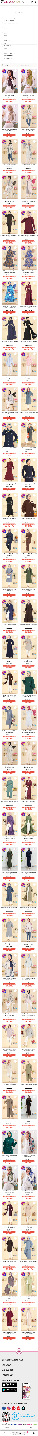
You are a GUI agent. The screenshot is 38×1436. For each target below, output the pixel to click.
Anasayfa (4, 1435)
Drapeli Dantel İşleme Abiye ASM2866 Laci (9, 342)
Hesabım (34, 1435)
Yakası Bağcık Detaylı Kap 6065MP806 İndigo (9, 908)
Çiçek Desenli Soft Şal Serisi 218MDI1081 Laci (28, 1191)
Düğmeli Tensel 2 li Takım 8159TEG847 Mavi (28, 1262)
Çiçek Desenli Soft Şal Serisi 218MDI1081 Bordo (28, 1156)
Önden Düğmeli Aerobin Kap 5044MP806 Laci (9, 625)
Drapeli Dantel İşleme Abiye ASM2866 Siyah (28, 342)
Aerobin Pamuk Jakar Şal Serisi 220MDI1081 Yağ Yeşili (28, 94)
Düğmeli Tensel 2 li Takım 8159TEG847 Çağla (28, 1297)
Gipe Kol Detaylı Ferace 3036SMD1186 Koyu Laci (9, 660)
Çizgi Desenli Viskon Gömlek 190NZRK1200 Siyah (28, 1050)
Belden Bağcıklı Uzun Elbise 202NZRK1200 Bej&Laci (9, 271)
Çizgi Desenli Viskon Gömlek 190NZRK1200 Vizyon (9, 1085)
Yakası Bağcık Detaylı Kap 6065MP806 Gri (9, 944)
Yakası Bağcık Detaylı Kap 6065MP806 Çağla (28, 908)
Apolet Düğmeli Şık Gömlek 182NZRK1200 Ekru (9, 165)
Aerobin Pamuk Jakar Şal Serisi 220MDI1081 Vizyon (9, 130)
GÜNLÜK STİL (7, 45)
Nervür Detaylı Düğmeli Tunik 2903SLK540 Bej (28, 1227)
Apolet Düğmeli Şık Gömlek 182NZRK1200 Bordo (28, 944)
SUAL (5, 48)
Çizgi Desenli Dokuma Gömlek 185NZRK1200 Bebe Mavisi (28, 979)
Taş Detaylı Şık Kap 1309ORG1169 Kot (9, 447)
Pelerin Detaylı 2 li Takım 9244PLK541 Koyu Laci (9, 554)
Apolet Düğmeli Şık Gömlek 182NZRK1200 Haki (28, 130)
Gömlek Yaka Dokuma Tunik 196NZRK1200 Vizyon (9, 200)
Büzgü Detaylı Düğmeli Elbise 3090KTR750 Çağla (28, 837)
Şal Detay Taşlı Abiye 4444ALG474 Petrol (9, 1156)
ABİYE (5, 43)
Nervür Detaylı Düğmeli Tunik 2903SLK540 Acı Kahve (9, 1262)
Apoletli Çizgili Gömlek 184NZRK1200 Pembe (28, 377)
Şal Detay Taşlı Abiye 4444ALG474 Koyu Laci (28, 873)
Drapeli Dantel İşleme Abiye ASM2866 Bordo (28, 307)
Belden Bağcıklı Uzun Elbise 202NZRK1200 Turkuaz (9, 307)
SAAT (5, 35)
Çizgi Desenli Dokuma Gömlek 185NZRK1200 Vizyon (9, 1014)
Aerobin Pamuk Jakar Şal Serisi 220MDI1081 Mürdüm (9, 94)
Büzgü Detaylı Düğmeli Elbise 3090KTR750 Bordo (28, 802)
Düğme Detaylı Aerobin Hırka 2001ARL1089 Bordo (9, 1333)
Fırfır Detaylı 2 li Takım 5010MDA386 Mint (9, 802)
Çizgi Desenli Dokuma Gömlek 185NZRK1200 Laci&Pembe (28, 1014)
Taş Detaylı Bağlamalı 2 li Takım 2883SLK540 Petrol (28, 696)
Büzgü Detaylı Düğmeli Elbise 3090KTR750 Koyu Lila (9, 837)
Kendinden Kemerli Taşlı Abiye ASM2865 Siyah (9, 519)
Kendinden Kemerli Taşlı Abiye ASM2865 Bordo (9, 483)
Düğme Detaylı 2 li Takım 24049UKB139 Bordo (28, 236)
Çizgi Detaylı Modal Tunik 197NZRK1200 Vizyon (28, 767)
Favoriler (11, 1435)
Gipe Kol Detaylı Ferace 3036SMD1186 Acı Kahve (28, 625)
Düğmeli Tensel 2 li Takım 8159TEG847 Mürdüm (9, 1297)
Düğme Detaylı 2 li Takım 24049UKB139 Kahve (9, 236)
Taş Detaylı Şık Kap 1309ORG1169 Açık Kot (28, 413)
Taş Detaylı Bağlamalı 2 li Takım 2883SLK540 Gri (9, 731)
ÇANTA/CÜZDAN (8, 55)
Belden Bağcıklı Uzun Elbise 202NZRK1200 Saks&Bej (28, 271)
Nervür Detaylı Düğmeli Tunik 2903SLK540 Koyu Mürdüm (9, 696)
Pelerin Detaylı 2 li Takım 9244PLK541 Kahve (28, 554)
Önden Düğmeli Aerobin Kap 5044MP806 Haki (28, 590)
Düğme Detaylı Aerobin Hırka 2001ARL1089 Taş (28, 1333)
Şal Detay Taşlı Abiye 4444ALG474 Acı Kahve (28, 1120)
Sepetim (26, 1433)
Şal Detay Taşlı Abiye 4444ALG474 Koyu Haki (9, 873)
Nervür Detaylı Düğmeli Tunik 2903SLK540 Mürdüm (9, 1227)
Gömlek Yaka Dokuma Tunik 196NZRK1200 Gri (28, 165)
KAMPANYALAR (8, 61)
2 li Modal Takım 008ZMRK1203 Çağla (28, 1084)
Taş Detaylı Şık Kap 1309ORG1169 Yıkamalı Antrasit (29, 448)
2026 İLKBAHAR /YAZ (9, 20)
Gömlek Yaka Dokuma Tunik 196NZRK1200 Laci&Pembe (28, 200)
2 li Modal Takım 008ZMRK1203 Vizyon (9, 1119)
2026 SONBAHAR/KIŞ (9, 18)
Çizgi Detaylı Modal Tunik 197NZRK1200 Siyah (9, 767)
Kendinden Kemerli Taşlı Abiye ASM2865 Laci (28, 483)
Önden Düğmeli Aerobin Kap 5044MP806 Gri (9, 590)
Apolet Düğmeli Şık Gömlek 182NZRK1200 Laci (9, 979)
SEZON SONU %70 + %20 (10, 23)
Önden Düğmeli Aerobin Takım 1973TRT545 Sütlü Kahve (28, 519)
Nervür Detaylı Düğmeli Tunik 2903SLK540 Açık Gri (28, 660)
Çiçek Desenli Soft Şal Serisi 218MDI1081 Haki (9, 1191)
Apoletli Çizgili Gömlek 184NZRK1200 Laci (9, 377)
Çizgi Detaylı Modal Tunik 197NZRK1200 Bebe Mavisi (28, 731)
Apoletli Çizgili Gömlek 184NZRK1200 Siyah (9, 413)
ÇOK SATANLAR (8, 58)
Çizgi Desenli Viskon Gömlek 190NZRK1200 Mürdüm (9, 1050)
